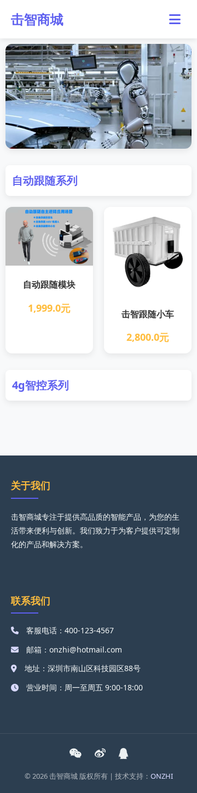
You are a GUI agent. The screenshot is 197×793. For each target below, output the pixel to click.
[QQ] (124, 753)
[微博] (100, 753)
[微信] (75, 753)
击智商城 (37, 19)
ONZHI (161, 776)
